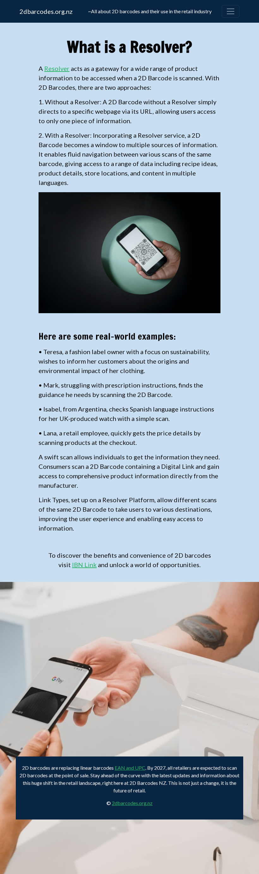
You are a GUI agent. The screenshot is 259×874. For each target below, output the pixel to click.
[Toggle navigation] (230, 11)
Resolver (56, 68)
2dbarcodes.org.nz (46, 11)
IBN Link (84, 564)
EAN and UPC (130, 768)
